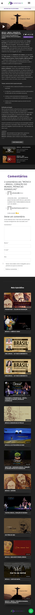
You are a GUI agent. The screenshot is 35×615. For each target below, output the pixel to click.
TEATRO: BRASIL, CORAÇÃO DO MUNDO (16, 513)
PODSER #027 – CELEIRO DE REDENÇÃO (16, 309)
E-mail (6, 250)
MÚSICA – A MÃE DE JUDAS (12, 331)
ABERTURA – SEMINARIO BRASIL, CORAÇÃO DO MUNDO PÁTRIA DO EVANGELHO (17, 467)
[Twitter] (26, 34)
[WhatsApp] (30, 34)
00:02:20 (4, 136)
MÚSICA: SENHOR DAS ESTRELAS (14, 423)
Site (5, 257)
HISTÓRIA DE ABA (10, 535)
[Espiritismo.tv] (15, 3)
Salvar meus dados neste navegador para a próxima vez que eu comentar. (18, 264)
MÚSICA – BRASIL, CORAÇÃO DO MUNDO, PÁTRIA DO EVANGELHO (16, 601)
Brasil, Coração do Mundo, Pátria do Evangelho (11, 36)
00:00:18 (4, 133)
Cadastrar (27, 8)
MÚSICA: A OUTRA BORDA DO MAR (14, 445)
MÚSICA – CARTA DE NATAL (12, 579)
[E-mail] (32, 34)
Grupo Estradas (5, 35)
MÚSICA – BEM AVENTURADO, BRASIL (15, 557)
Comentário (8, 224)
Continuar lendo (17, 142)
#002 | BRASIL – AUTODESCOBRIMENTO (16, 376)
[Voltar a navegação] (2, 3)
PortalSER (12, 35)
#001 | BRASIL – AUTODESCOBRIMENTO (16, 353)
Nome (6, 243)
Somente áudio (28, 37)
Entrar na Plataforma (11, 8)
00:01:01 (4, 134)
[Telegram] (28, 34)
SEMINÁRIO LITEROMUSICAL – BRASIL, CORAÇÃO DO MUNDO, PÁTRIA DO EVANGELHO (16, 399)
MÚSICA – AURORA (10, 490)
